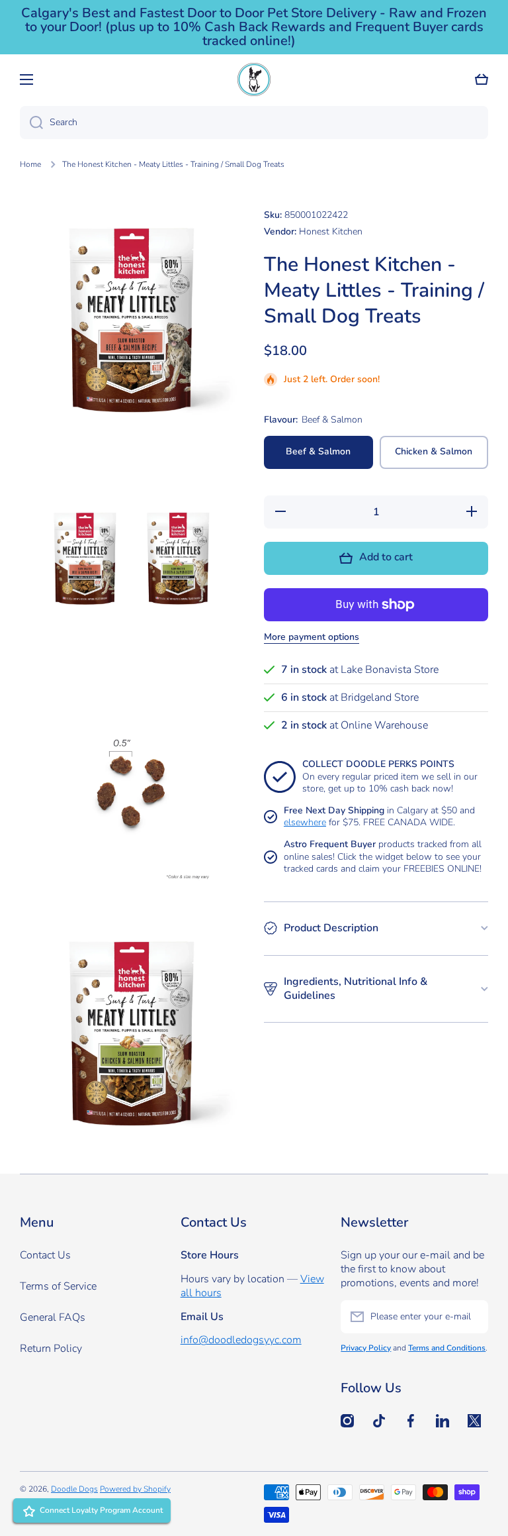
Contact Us (45, 1255)
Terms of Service (58, 1286)
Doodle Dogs (74, 1489)
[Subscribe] (471, 1316)
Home (30, 165)
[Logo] (254, 79)
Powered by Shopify (135, 1489)
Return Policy (51, 1348)
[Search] (31, 122)
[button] (481, 79)
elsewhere (305, 822)
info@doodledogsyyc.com (241, 1340)
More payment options (311, 637)
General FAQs (52, 1317)
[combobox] (254, 122)
